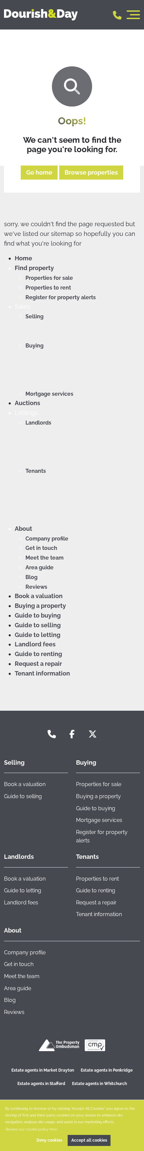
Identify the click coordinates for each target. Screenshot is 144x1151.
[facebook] (72, 734)
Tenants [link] (87, 856)
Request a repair (38, 663)
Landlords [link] (19, 856)
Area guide (39, 567)
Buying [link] (86, 762)
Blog (31, 577)
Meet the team (44, 558)
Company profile (46, 538)
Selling (34, 316)
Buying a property (40, 605)
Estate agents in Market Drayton (42, 1070)
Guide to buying (38, 615)
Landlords (38, 423)
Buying (34, 345)
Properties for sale (49, 278)
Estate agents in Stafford (41, 1083)
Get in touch (41, 548)
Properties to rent (48, 287)
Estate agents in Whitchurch (99, 1083)
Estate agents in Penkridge (107, 1070)
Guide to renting (38, 653)
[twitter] (92, 734)
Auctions (27, 402)
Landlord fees (35, 644)
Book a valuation (39, 595)
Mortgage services (49, 394)
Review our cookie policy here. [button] (32, 1129)
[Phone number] (117, 15)
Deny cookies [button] (49, 1140)
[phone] (51, 734)
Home (23, 258)
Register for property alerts (60, 297)
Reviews (36, 587)
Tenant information (42, 673)
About (23, 528)
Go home (39, 172)
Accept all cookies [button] (89, 1140)
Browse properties (91, 172)
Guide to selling (38, 625)
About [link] (12, 930)
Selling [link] (14, 762)
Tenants (35, 471)
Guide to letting (37, 634)
